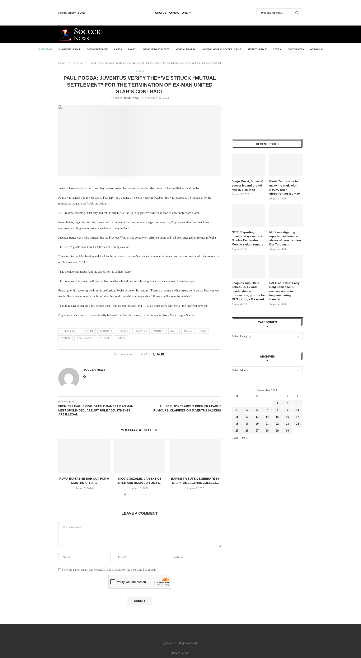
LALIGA (118, 49)
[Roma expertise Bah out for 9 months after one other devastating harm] (84, 456)
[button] (63, 467)
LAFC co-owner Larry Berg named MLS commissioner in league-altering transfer (284, 291)
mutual (159, 331)
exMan (123, 331)
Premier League (257, 49)
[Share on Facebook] (150, 354)
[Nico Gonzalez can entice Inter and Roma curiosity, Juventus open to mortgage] (140, 456)
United (121, 338)
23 (287, 423)
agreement (68, 331)
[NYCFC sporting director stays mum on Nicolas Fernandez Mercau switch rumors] (248, 215)
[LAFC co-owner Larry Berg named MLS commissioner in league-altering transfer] (286, 266)
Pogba (188, 331)
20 (257, 423)
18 (236, 423)
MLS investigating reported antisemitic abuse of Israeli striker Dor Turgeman (285, 238)
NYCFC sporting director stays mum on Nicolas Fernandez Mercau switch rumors (248, 238)
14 (267, 416)
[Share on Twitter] (154, 354)
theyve (105, 338)
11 (236, 416)
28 (267, 430)
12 (246, 416)
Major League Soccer (156, 49)
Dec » (244, 438)
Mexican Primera (186, 49)
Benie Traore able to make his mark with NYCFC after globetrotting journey (284, 187)
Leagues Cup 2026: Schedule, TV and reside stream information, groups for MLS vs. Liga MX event (248, 291)
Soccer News (296, 49)
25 (236, 430)
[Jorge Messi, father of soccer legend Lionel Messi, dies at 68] (248, 165)
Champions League (69, 49)
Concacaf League (97, 49)
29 (277, 430)
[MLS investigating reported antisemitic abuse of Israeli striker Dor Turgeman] (286, 215)
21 (267, 423)
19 (246, 423)
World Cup (316, 49)
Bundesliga (45, 49)
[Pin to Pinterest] (158, 354)
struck (65, 338)
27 (257, 430)
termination (85, 338)
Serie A (277, 49)
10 (297, 409)
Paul (174, 331)
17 (297, 416)
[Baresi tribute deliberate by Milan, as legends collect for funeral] (195, 456)
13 (257, 416)
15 (277, 416)
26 (246, 430)
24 (297, 423)
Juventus (141, 331)
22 (277, 423)
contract (106, 331)
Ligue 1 (132, 49)
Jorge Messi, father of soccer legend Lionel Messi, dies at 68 (247, 185)
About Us (160, 12)
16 (287, 416)
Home (61, 62)
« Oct (235, 438)
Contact (174, 12)
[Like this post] (145, 354)
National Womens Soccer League (222, 49)
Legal (185, 12)
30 (287, 430)
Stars (202, 331)
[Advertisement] (254, 34)
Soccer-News (131, 97)
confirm (88, 331)
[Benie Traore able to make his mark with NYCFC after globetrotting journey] (286, 165)
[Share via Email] (162, 354)
